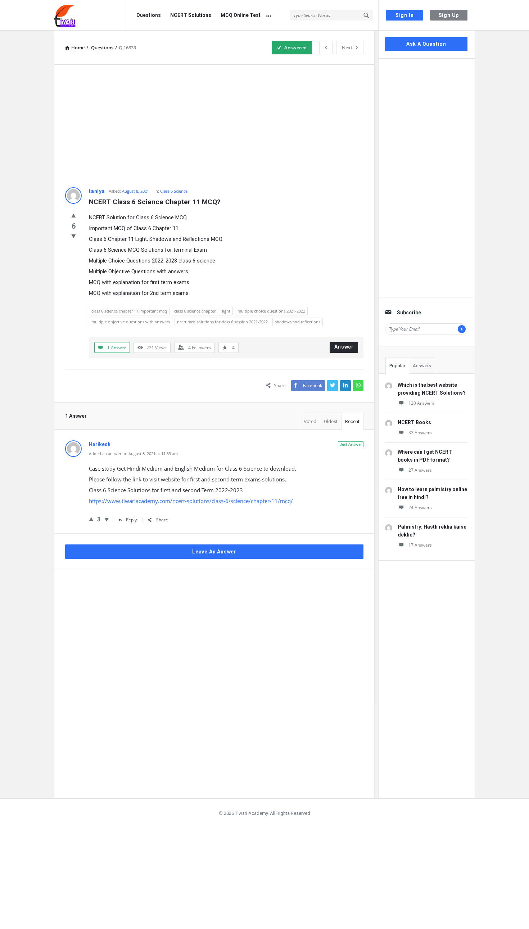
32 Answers (420, 433)
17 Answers (420, 545)
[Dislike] (73, 235)
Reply (131, 520)
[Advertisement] (214, 126)
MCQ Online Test (241, 15)
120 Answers (421, 403)
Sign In (404, 15)
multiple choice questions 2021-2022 (271, 311)
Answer (344, 347)
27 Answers (420, 470)
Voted (310, 421)
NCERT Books (414, 422)
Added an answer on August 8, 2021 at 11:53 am (133, 453)
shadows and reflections (297, 321)
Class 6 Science (173, 191)
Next (347, 47)
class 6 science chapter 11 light (202, 311)
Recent (352, 421)
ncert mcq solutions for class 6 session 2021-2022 (222, 321)
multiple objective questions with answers (130, 321)
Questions (148, 15)
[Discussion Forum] (90, 15)
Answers (422, 365)
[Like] (73, 215)
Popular (397, 365)
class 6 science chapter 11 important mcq (129, 311)
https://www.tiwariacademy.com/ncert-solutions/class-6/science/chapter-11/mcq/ (191, 500)
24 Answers (420, 507)
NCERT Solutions (190, 15)
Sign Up (449, 15)
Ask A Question (426, 44)
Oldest (331, 421)
